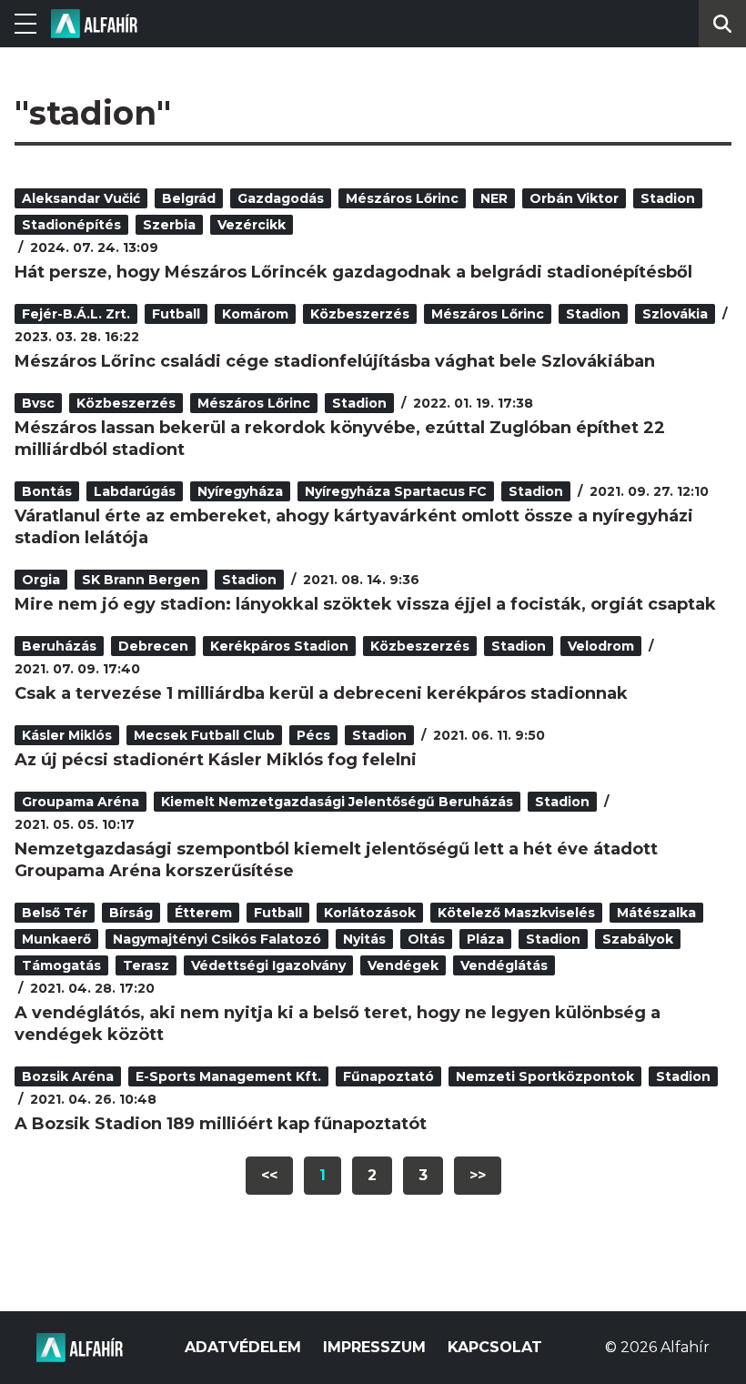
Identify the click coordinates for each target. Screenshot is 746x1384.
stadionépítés (71, 225)
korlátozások (370, 912)
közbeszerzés (359, 314)
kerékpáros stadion (279, 646)
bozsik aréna (68, 1076)
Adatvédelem (243, 1347)
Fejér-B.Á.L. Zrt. (76, 314)
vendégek (403, 965)
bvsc (38, 403)
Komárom (255, 314)
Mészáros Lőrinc (402, 198)
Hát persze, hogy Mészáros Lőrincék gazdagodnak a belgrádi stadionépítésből (353, 272)
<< (269, 1175)
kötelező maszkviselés (516, 912)
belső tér (54, 912)
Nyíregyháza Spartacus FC (396, 491)
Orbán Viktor (574, 198)
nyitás (364, 939)
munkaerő (56, 939)
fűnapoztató (388, 1076)
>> (477, 1175)
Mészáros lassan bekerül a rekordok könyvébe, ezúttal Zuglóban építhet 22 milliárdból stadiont (340, 439)
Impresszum (374, 1347)
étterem (203, 912)
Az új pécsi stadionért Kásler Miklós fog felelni (216, 760)
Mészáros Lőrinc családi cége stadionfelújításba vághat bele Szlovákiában (335, 361)
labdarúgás (135, 491)
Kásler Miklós (67, 735)
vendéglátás (504, 965)
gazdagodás (280, 198)
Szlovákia (675, 314)
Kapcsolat (495, 1347)
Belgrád (189, 198)
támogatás (61, 965)
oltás (426, 939)
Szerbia (169, 225)
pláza (485, 939)
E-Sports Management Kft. (228, 1076)
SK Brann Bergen (141, 579)
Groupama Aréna (80, 801)
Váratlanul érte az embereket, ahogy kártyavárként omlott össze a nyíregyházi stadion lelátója (354, 527)
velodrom (601, 646)
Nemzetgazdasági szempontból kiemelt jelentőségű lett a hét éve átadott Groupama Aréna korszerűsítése (336, 860)
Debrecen (153, 646)
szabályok (637, 939)
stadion (667, 198)
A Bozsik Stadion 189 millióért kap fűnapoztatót (221, 1124)
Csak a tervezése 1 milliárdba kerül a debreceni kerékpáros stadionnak (321, 693)
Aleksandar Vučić (81, 198)
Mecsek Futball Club (204, 735)
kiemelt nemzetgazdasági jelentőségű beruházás (337, 801)
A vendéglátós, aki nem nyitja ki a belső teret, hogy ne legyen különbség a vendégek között (337, 1024)
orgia (41, 579)
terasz (146, 965)
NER (494, 198)
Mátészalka (656, 912)
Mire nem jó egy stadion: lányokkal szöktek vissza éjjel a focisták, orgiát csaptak (365, 604)
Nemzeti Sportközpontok (545, 1076)
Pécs (313, 735)
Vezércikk (251, 225)
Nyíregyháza (240, 491)
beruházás (59, 646)
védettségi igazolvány (268, 965)
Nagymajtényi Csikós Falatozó (217, 939)
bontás (47, 491)
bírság (131, 912)
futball (176, 314)
